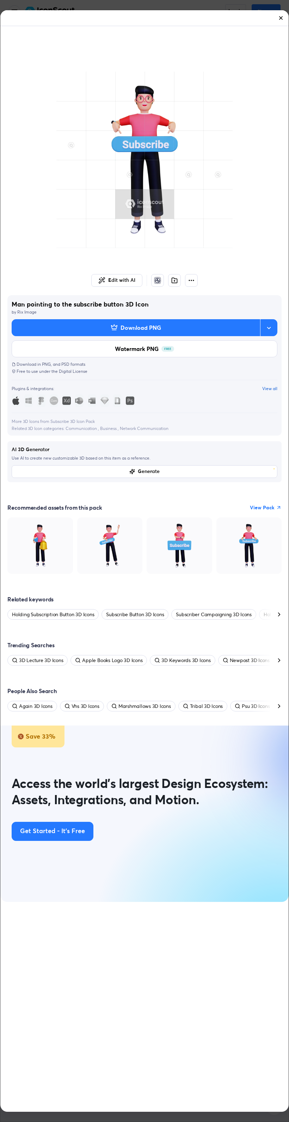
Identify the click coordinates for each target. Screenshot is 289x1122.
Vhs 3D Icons (85, 706)
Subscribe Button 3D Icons (135, 614)
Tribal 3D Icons (206, 706)
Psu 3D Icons (256, 706)
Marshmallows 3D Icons (144, 706)
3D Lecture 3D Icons (41, 660)
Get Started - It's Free (52, 831)
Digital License (73, 371)
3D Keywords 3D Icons (185, 660)
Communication (82, 428)
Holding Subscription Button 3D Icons (53, 614)
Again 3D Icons (36, 706)
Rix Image (27, 312)
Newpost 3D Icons (250, 660)
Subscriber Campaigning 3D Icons (214, 614)
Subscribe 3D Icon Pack (72, 421)
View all (269, 388)
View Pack (262, 507)
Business (109, 428)
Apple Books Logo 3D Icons (112, 660)
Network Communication (144, 428)
